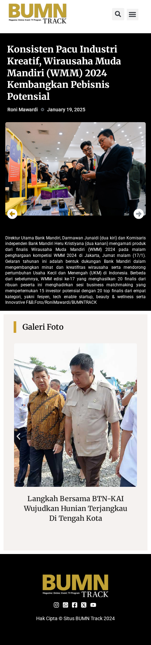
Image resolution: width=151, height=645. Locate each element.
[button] (118, 14)
